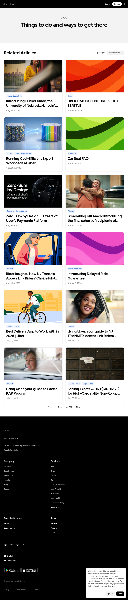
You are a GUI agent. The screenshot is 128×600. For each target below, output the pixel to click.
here (114, 586)
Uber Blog (8, 4)
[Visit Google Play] (12, 570)
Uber (6, 430)
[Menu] (124, 4)
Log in (107, 4)
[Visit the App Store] (30, 571)
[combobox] (108, 53)
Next (78, 407)
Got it (120, 594)
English (10, 556)
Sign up (117, 4)
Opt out (110, 594)
